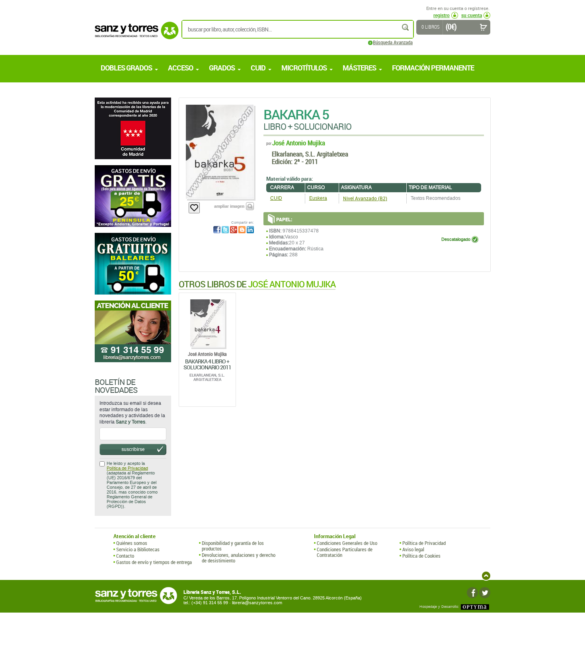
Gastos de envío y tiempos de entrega (154, 562)
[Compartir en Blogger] (242, 229)
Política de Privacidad (127, 468)
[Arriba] (486, 576)
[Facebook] (472, 592)
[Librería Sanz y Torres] (134, 35)
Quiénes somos (131, 543)
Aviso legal (413, 549)
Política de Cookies (421, 555)
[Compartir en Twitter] (225, 229)
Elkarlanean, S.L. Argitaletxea (310, 153)
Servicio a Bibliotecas (138, 549)
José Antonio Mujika (298, 142)
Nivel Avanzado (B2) (365, 198)
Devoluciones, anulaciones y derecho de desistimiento (238, 558)
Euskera (318, 198)
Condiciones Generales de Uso (347, 543)
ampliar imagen (229, 206)
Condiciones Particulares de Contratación (344, 552)
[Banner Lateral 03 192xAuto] (133, 331)
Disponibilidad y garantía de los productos (233, 546)
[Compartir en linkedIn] (250, 229)
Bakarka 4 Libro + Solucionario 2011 (207, 364)
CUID (276, 198)
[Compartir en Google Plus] (233, 229)
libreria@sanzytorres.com (257, 602)
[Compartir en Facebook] (216, 229)
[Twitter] (484, 592)
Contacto (125, 555)
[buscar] (406, 27)
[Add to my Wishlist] (194, 207)
